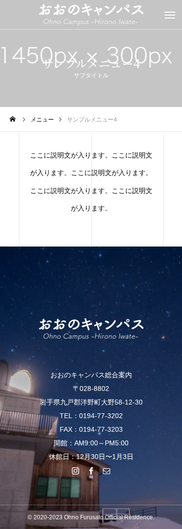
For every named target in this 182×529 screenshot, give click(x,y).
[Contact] (107, 471)
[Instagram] (76, 471)
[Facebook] (91, 471)
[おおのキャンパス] (91, 329)
